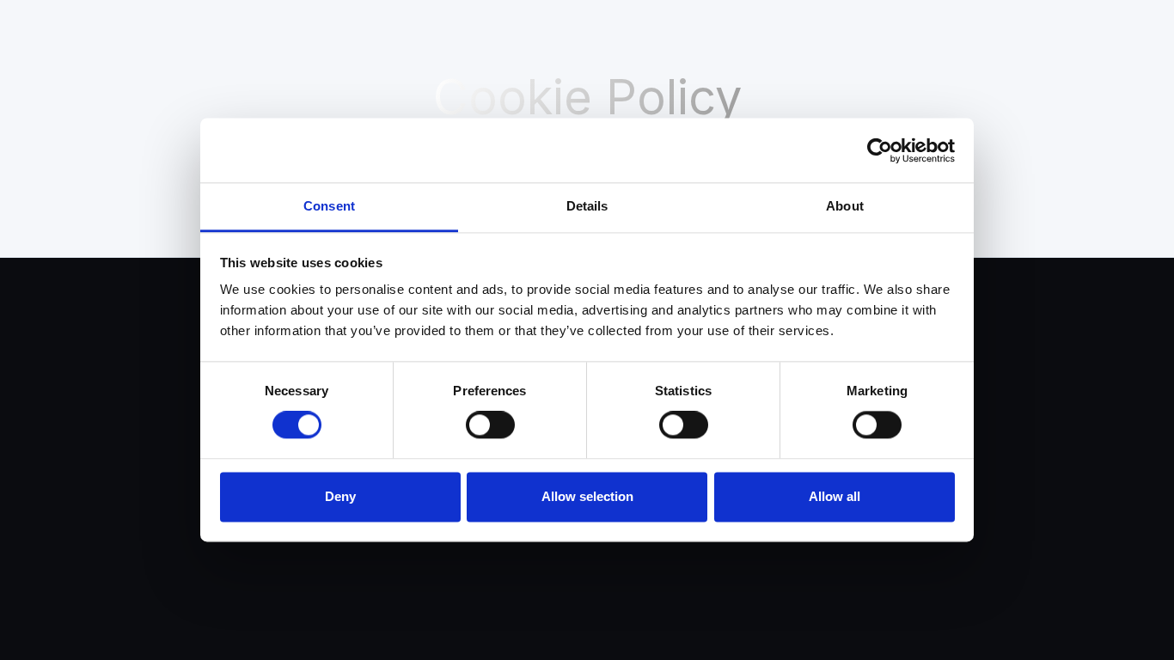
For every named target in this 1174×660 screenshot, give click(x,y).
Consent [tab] (329, 206)
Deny (340, 496)
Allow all (834, 496)
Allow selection (587, 496)
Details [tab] (587, 206)
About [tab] (845, 206)
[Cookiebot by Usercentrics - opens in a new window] (879, 150)
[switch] (490, 425)
